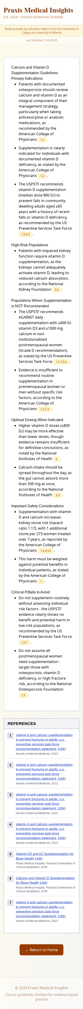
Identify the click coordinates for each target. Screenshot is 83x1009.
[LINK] (61, 749)
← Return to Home (41, 949)
